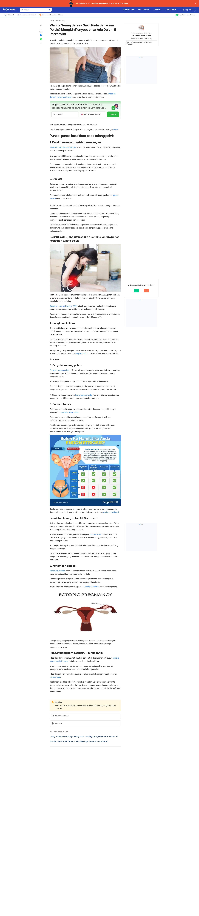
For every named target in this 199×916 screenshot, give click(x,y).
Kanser (52, 20)
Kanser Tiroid (60, 20)
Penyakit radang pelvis (59, 370)
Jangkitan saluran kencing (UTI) (63, 306)
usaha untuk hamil (111, 512)
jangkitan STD (81, 353)
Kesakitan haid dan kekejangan (63, 147)
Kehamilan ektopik (58, 571)
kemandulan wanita (83, 395)
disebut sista (95, 534)
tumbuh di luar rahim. (70, 412)
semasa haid (55, 677)
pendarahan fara (91, 587)
